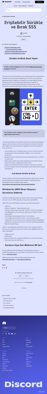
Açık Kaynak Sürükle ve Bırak (14, 49)
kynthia (25, 33)
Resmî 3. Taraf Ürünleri (7, 370)
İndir (3, 340)
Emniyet (4, 355)
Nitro (3, 342)
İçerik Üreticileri (6, 361)
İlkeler (27, 359)
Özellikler (31, 5)
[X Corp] (4, 267)
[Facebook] (2, 267)
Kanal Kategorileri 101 (7, 300)
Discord (15, 5)
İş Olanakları (28, 342)
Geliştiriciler (5, 366)
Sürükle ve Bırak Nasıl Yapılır (13, 47)
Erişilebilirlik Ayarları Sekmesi (9, 298)
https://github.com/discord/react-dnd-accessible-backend (18, 184)
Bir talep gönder (26, 1)
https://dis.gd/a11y (12, 254)
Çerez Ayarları (29, 357)
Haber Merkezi (29, 346)
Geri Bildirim (5, 359)
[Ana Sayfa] (6, 2)
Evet (20, 275)
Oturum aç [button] (39, 1)
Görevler (4, 368)
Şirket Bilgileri (29, 366)
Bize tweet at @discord (24, 259)
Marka (27, 344)
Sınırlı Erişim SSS (6, 303)
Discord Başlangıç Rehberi (8, 307)
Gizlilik (27, 355)
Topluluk (4, 363)
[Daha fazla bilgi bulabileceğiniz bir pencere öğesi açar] (42, 391)
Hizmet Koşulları (29, 353)
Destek (4, 353)
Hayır (26, 275)
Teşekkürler (28, 361)
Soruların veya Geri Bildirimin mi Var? (15, 53)
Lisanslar (28, 363)
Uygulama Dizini (6, 346)
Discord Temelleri (23, 5)
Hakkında (28, 340)
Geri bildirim (18, 1)
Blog (3, 357)
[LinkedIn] (6, 267)
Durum (3, 344)
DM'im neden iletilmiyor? (8, 305)
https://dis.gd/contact (8, 259)
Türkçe (5, 327)
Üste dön (24, 288)
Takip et (23, 39)
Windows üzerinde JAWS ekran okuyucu (16, 51)
